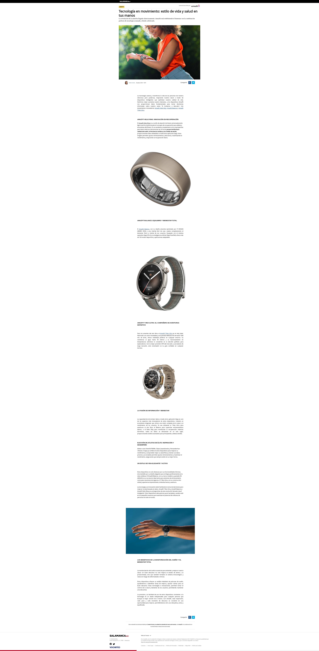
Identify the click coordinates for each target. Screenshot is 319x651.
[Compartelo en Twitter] (193, 82)
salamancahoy (125, 2)
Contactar (143, 645)
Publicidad (180, 645)
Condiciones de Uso (159, 645)
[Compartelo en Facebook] (189, 82)
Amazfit (141, 123)
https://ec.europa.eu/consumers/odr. (149, 642)
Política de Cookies (196, 645)
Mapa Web (187, 645)
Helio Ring (146, 123)
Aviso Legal (150, 645)
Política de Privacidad (171, 645)
